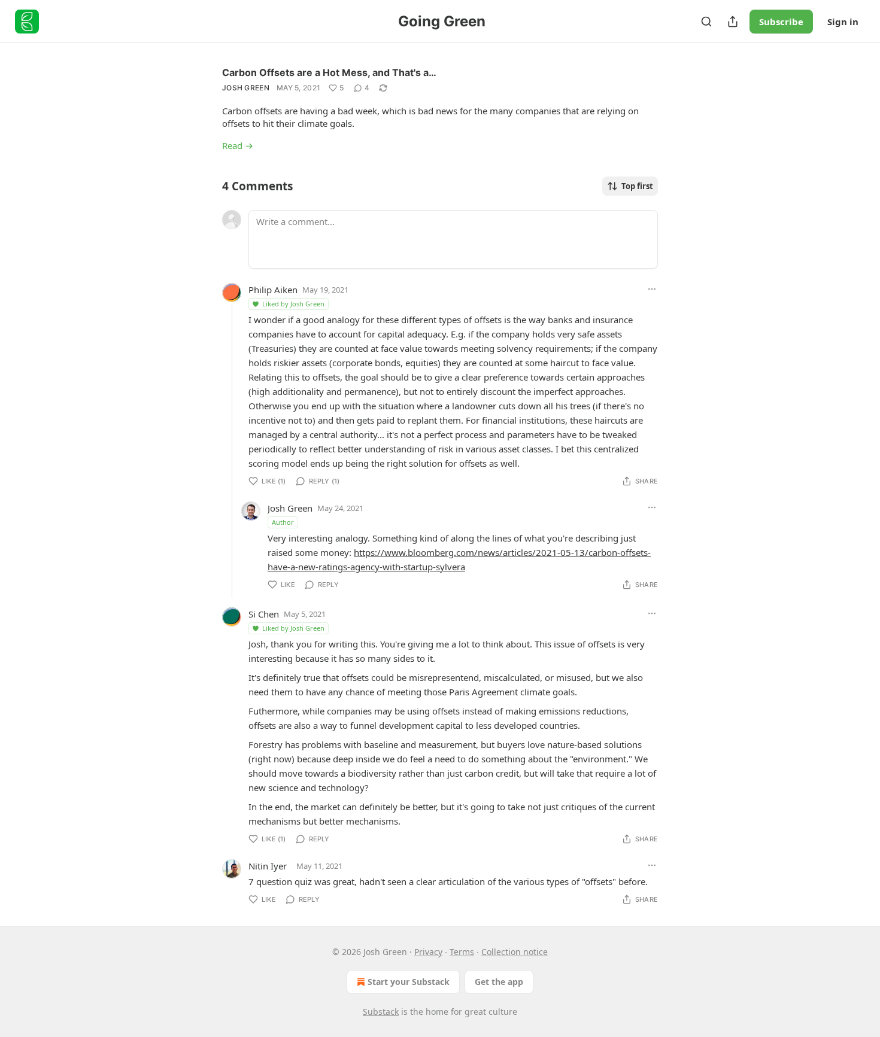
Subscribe (781, 22)
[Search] (706, 22)
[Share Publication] (733, 22)
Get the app (499, 981)
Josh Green (245, 87)
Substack (381, 1011)
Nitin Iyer (267, 866)
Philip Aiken (273, 290)
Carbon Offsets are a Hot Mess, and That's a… (329, 72)
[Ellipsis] (651, 289)
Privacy (428, 951)
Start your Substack (409, 981)
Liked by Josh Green (293, 303)
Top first (637, 186)
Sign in (842, 22)
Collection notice (514, 951)
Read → (237, 145)
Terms (462, 951)
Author (283, 522)
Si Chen (263, 614)
